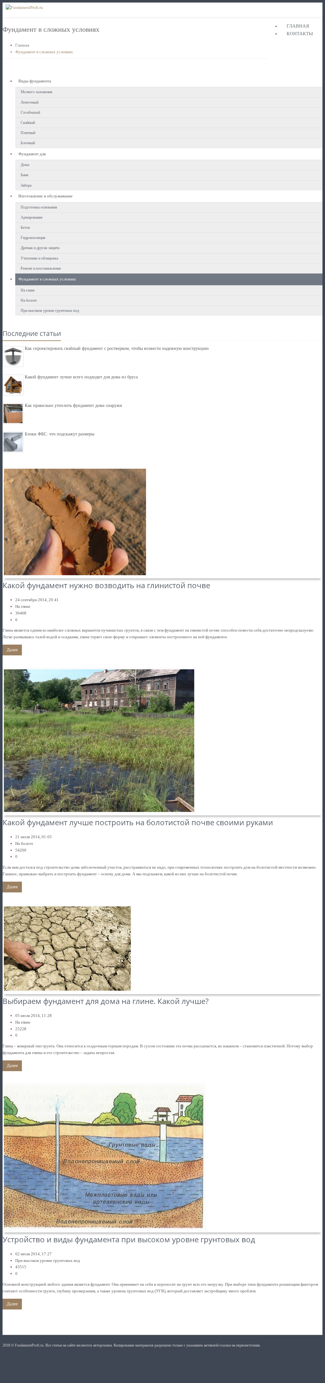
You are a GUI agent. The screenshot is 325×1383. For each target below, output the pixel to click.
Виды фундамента (34, 81)
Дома (25, 165)
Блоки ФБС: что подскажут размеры (59, 434)
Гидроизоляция (33, 237)
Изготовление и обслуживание (45, 196)
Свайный (28, 122)
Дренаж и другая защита (40, 248)
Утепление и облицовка (39, 258)
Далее (12, 649)
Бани (24, 175)
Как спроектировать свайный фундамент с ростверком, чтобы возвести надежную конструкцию (117, 348)
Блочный (28, 143)
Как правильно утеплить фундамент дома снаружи (73, 405)
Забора (26, 185)
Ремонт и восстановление (41, 268)
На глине (28, 290)
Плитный (28, 133)
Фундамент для (32, 153)
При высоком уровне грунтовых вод (50, 310)
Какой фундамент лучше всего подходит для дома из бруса (81, 377)
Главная (298, 26)
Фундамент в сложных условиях (47, 279)
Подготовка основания (39, 207)
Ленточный (29, 102)
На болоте (29, 300)
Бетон (25, 227)
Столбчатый (30, 112)
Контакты (300, 33)
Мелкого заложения (36, 92)
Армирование (32, 217)
